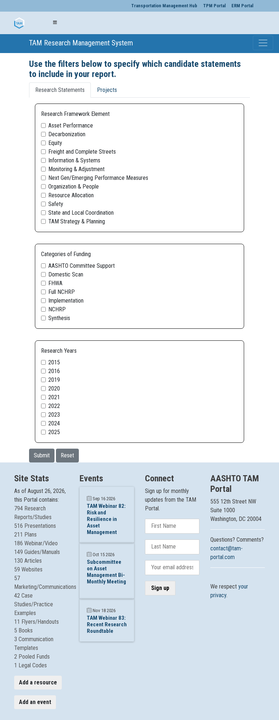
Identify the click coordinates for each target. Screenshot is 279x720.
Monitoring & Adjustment (76, 169)
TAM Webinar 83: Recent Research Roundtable (107, 624)
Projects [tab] (107, 89)
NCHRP (57, 309)
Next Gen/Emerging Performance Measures (98, 177)
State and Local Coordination (81, 212)
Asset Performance (70, 125)
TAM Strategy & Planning (76, 221)
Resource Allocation (71, 195)
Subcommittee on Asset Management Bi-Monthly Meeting (106, 572)
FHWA (55, 283)
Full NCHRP (61, 291)
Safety (55, 204)
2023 (54, 414)
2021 (54, 397)
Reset (67, 455)
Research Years (59, 350)
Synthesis (59, 318)
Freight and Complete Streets (82, 151)
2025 (54, 432)
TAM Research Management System (34, 43)
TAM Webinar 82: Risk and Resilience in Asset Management (106, 519)
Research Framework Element (75, 113)
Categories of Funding (66, 254)
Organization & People (73, 186)
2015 (54, 362)
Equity (55, 142)
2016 (54, 371)
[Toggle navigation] (263, 43)
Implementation (66, 300)
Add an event (35, 702)
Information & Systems (74, 160)
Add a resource (38, 682)
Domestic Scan (65, 274)
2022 (54, 406)
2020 (54, 388)
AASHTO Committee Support (81, 265)
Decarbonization (66, 134)
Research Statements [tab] (60, 89)
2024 (54, 423)
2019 (54, 379)
